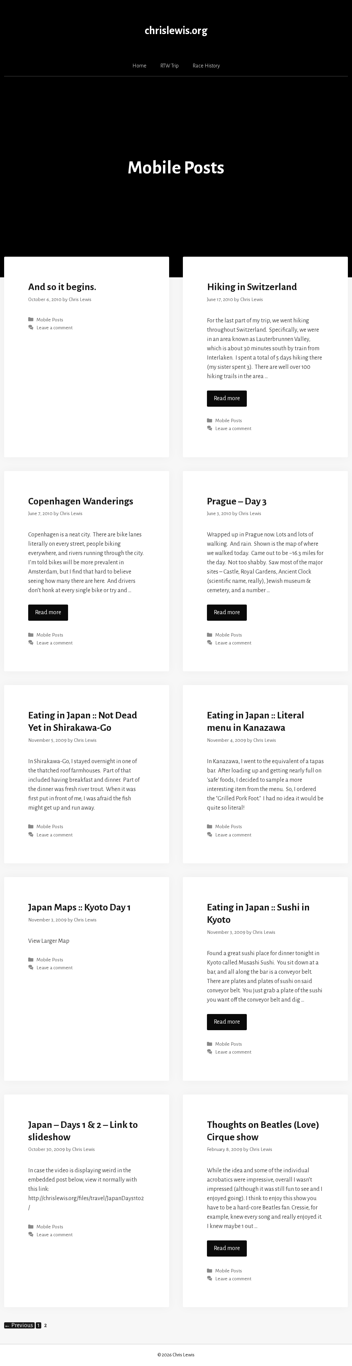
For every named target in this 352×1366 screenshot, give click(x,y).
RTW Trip (169, 65)
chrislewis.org (176, 30)
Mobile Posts (49, 319)
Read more (227, 398)
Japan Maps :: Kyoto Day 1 (79, 907)
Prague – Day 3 (237, 501)
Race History (206, 65)
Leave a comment (54, 327)
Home (139, 65)
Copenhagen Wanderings (80, 501)
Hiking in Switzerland (252, 287)
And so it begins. (62, 287)
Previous (18, 1325)
